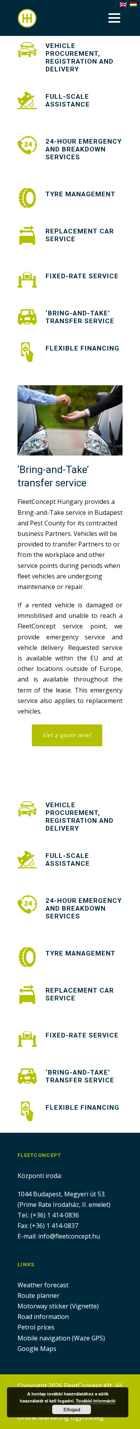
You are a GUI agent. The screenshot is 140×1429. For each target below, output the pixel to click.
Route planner (39, 1295)
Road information (43, 1316)
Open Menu (114, 17)
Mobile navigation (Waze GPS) (61, 1338)
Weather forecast (43, 1285)
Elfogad (71, 1409)
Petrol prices (36, 1327)
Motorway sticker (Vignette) (58, 1306)
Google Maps (37, 1348)
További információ (96, 1401)
